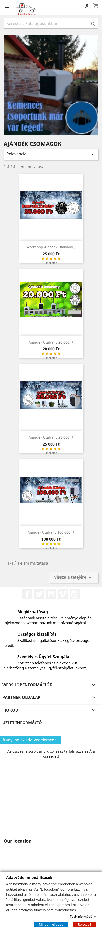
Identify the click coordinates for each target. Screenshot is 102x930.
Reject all (84, 924)
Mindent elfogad (51, 924)
